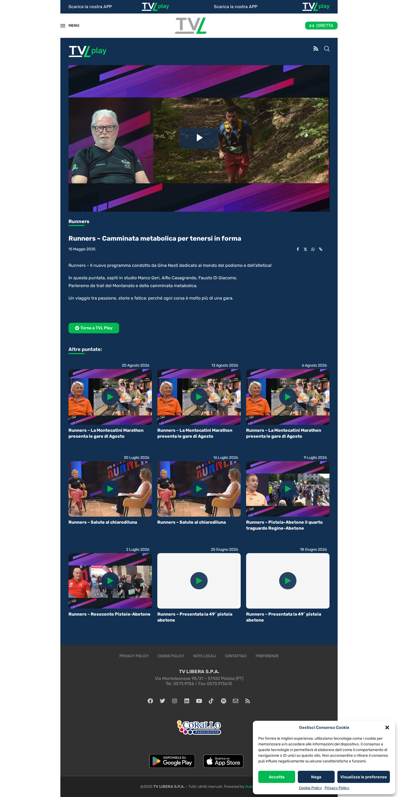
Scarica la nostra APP (90, 6)
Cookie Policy (310, 788)
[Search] (327, 49)
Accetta (277, 777)
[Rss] (247, 701)
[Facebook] (150, 701)
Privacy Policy (337, 788)
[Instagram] (174, 701)
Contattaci (236, 656)
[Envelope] (235, 701)
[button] (387, 727)
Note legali (204, 656)
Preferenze (267, 656)
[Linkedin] (186, 701)
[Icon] (110, 397)
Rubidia (251, 786)
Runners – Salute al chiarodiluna (102, 522)
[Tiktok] (211, 701)
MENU (70, 25)
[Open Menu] (62, 25)
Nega (316, 777)
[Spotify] (223, 701)
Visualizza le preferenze (363, 777)
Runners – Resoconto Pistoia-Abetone (109, 614)
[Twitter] (162, 701)
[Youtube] (199, 701)
